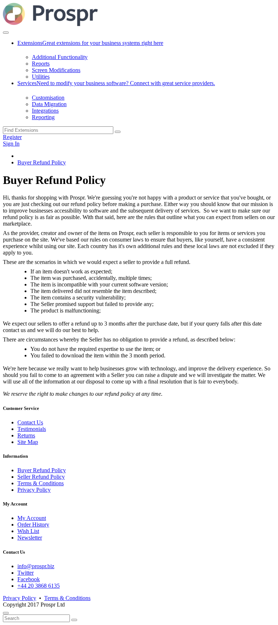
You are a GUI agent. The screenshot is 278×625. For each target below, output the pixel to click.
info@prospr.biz (35, 566)
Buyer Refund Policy (41, 162)
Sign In (11, 143)
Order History (33, 524)
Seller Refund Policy (41, 477)
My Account (31, 518)
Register (12, 137)
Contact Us (30, 422)
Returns (26, 435)
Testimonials (31, 429)
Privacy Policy (34, 490)
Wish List (28, 531)
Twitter (25, 573)
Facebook (28, 579)
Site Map (27, 442)
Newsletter (29, 537)
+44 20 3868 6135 (38, 586)
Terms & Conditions (40, 483)
